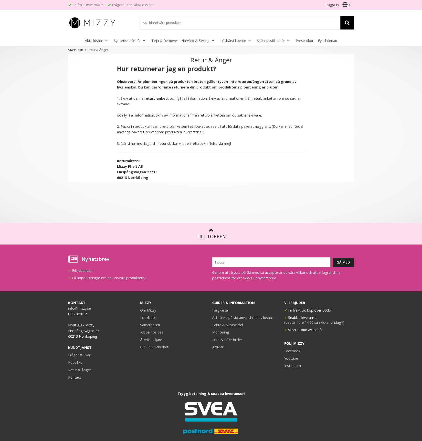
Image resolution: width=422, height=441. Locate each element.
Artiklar (217, 347)
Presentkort (305, 40)
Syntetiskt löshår (127, 40)
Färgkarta (220, 310)
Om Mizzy (148, 310)
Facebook (292, 351)
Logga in (332, 4)
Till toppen (211, 236)
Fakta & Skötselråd (227, 325)
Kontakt (74, 377)
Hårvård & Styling (195, 40)
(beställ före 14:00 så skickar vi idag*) (314, 322)
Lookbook (148, 317)
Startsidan (75, 50)
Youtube (291, 358)
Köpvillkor (76, 362)
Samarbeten (150, 325)
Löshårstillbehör (233, 40)
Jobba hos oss (151, 332)
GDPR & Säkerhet (154, 347)
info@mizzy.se (79, 308)
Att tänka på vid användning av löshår (242, 317)
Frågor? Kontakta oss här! (133, 4)
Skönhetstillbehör (271, 40)
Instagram (292, 365)
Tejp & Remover (164, 40)
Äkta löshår (94, 40)
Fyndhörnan (327, 40)
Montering (220, 332)
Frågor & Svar (79, 355)
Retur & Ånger (79, 370)
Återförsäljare (151, 339)
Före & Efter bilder (227, 339)
